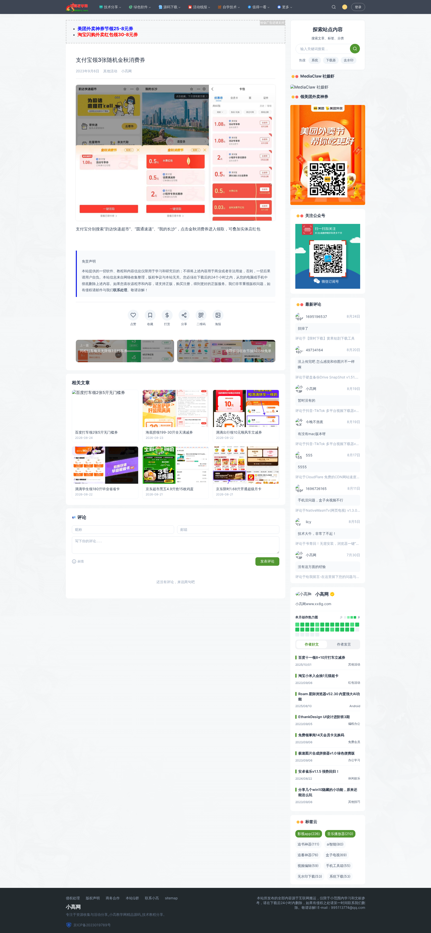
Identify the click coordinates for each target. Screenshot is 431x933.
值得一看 (259, 7)
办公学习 (354, 760)
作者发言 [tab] (344, 644)
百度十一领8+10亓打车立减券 (321, 657)
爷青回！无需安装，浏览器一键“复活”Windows (342, 543)
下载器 (331, 60)
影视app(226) (309, 834)
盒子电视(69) (336, 855)
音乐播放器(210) (340, 834)
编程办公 (354, 724)
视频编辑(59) (308, 865)
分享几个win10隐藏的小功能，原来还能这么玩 (327, 792)
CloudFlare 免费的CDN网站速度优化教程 (338, 477)
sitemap (171, 898)
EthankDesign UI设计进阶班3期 (324, 717)
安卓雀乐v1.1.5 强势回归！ (318, 771)
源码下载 (170, 7)
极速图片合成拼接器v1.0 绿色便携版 (326, 753)
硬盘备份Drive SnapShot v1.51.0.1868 (336, 377)
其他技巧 (354, 802)
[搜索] (333, 6)
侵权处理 (73, 898)
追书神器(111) (308, 844)
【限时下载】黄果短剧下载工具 (330, 338)
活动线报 (200, 7)
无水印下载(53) (310, 876)
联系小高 (152, 898)
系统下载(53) (339, 876)
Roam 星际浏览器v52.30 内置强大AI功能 (329, 696)
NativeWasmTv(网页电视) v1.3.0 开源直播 (339, 510)
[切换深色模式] (344, 6)
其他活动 (110, 71)
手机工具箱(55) (338, 865)
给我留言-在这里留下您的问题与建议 (334, 576)
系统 (315, 60)
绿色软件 (141, 7)
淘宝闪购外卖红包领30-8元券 (108, 34)
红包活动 (354, 682)
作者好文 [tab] (312, 644)
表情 (80, 561)
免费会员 (354, 742)
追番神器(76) (308, 855)
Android (354, 706)
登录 (358, 7)
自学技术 (230, 7)
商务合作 (113, 898)
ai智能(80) (335, 844)
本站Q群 (132, 898)
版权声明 (93, 898)
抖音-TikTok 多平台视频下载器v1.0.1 (334, 410)
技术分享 (111, 7)
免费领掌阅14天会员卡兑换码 (321, 735)
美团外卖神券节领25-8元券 (105, 28)
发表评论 (267, 561)
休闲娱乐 (354, 778)
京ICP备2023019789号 (92, 925)
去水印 (348, 60)
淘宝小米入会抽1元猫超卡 (318, 675)
